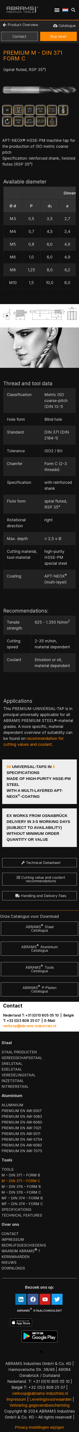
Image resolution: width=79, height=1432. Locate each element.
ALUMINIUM (12, 1105)
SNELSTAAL (12, 1063)
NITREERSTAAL (15, 1086)
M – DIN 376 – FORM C (21, 1192)
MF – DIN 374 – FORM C (22, 1204)
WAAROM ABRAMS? (21, 1250)
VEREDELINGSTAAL (19, 1075)
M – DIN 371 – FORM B (21, 1175)
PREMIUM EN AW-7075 (22, 1151)
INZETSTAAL (13, 1081)
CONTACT (10, 1234)
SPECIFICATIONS (16, 1209)
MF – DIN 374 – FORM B (22, 1198)
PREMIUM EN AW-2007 (22, 1111)
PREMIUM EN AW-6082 (22, 1145)
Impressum (16, 1399)
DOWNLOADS (13, 1268)
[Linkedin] (20, 1299)
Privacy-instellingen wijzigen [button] (39, 1427)
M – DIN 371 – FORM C (21, 1181)
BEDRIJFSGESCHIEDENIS (24, 1245)
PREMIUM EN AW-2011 (21, 1133)
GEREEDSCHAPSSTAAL (22, 1058)
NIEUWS (9, 1262)
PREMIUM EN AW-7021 (21, 1128)
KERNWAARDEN (16, 1256)
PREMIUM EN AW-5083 (22, 1116)
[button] (57, 10)
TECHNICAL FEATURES (22, 1215)
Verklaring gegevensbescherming (39, 1405)
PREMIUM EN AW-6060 (22, 1122)
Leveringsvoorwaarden (51, 1399)
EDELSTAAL (12, 1069)
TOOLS (8, 1169)
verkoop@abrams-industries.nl (29, 1026)
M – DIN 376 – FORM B (21, 1186)
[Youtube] (45, 1299)
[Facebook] (32, 1299)
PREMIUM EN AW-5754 (22, 1139)
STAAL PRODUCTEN (19, 1052)
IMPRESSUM (13, 1239)
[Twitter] (57, 1299)
